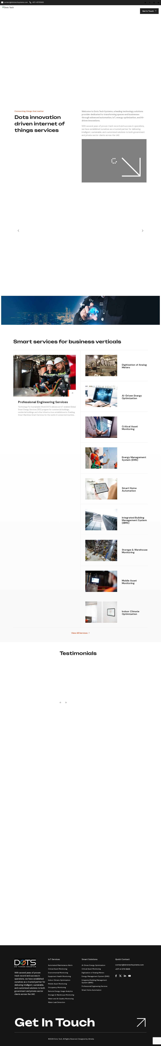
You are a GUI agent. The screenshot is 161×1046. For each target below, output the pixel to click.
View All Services (79, 633)
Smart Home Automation (129, 489)
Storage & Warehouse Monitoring (135, 551)
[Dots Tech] (13, 11)
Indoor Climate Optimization (130, 613)
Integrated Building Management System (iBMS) (134, 520)
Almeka (91, 1039)
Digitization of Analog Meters (134, 366)
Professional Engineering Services (43, 402)
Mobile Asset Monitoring (129, 582)
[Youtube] (158, 2)
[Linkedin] (154, 2)
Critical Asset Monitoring (130, 428)
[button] (18, 230)
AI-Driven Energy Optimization (132, 397)
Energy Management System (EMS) (134, 458)
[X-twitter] (149, 2)
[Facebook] (145, 2)
